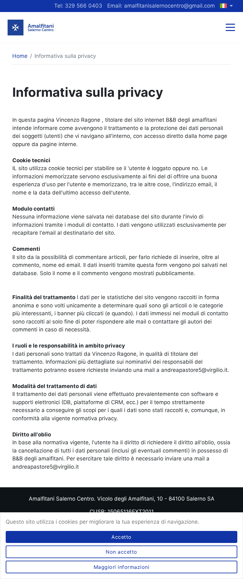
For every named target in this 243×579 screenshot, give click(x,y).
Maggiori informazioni (122, 567)
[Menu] (232, 28)
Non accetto (121, 552)
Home (20, 56)
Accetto (121, 537)
